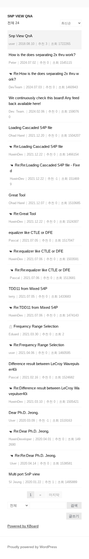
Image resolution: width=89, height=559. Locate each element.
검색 (74, 505)
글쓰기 (74, 516)
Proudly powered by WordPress (32, 547)
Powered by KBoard (23, 526)
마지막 (54, 495)
